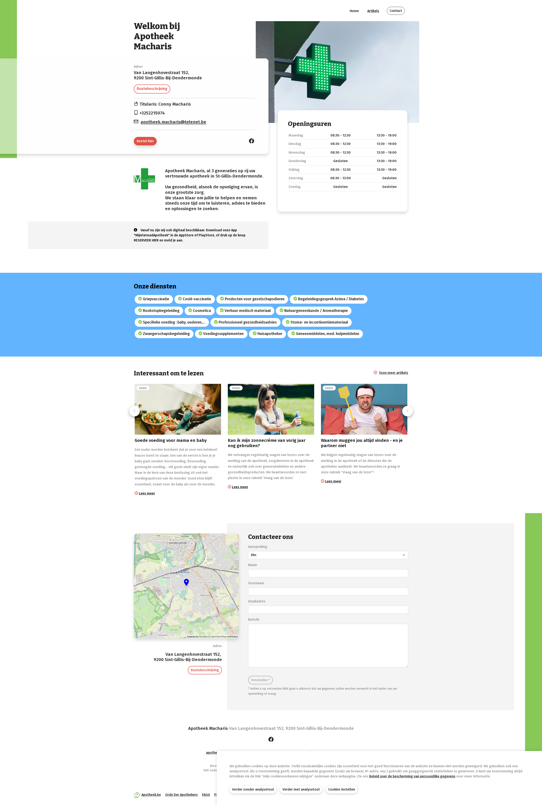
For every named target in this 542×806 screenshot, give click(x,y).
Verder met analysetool (301, 789)
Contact (396, 11)
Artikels (373, 11)
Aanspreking (257, 547)
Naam (252, 565)
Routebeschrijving (152, 89)
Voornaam (256, 583)
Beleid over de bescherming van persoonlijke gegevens (412, 776)
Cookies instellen (341, 789)
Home (354, 11)
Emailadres (256, 601)
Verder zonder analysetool (253, 789)
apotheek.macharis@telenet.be (173, 122)
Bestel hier (145, 141)
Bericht (253, 619)
